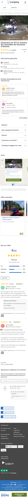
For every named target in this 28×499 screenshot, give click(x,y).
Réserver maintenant (13, 180)
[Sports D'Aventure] (13, 2)
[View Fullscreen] (2, 166)
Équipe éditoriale (5, 434)
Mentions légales (18, 434)
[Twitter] (15, 485)
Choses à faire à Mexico (7, 189)
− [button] (2, 163)
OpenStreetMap (20, 185)
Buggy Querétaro (8, 412)
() (12, 50)
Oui (2, 315)
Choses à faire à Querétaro (19, 189)
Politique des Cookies (19, 436)
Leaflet (14, 185)
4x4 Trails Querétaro (9, 416)
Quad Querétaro (8, 408)
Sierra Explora (9, 364)
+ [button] (2, 161)
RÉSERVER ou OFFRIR (19, 495)
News (15, 428)
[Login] (25, 2)
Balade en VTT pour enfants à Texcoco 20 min (11, 218)
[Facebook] (11, 485)
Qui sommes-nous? (6, 428)
